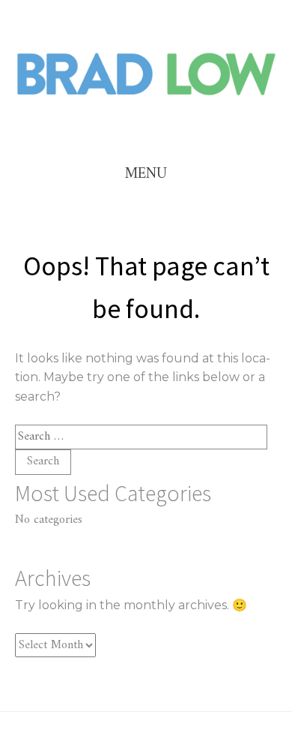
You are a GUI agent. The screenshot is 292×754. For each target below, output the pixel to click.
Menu (146, 174)
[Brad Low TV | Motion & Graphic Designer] (146, 94)
